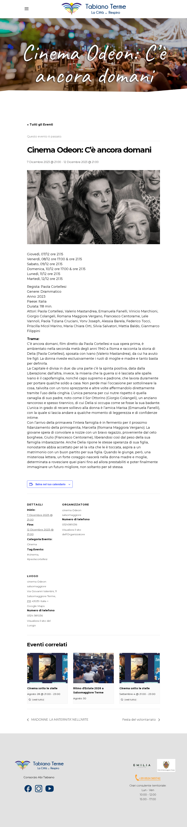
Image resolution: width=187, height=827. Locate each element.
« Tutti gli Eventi (40, 124)
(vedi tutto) (38, 699)
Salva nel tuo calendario (50, 484)
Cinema (32, 544)
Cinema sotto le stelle (42, 688)
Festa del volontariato (139, 719)
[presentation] (47, 668)
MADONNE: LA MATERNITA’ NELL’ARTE (59, 719)
